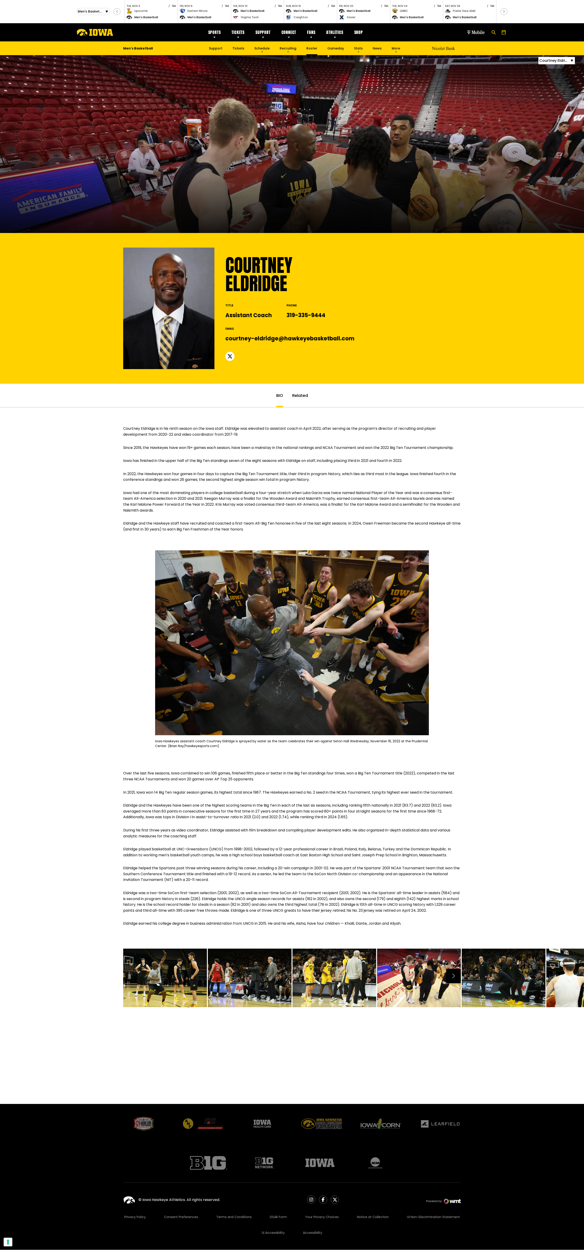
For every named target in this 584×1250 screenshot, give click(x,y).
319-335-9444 (306, 315)
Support (263, 32)
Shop (358, 32)
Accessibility (312, 1232)
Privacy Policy (135, 1217)
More (396, 48)
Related (300, 395)
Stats (358, 48)
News (377, 48)
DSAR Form (278, 1217)
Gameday (335, 48)
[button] (117, 11)
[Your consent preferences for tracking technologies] (8, 1242)
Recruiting (288, 48)
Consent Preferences (181, 1217)
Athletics (334, 32)
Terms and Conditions (234, 1217)
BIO (279, 395)
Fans (311, 32)
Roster (311, 48)
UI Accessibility (273, 1232)
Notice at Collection (373, 1217)
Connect (289, 32)
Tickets (238, 32)
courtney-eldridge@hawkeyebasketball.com (290, 338)
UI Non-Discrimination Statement (433, 1217)
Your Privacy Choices (322, 1217)
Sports (214, 32)
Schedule (262, 48)
